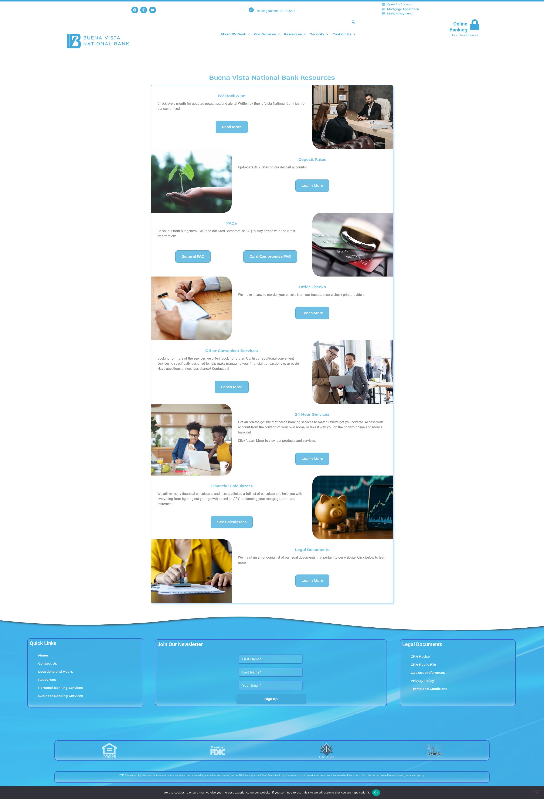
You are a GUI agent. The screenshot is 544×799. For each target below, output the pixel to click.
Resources (293, 34)
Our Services (265, 34)
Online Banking (458, 27)
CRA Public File (423, 664)
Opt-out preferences (428, 673)
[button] (235, 34)
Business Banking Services (60, 696)
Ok (376, 792)
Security (317, 34)
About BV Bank (233, 34)
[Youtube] (152, 10)
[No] (537, 792)
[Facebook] (134, 10)
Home (43, 655)
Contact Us (342, 34)
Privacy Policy (422, 681)
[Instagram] (143, 10)
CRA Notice (420, 656)
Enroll (455, 35)
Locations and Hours (55, 671)
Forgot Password (469, 35)
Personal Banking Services (60, 688)
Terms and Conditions (429, 689)
